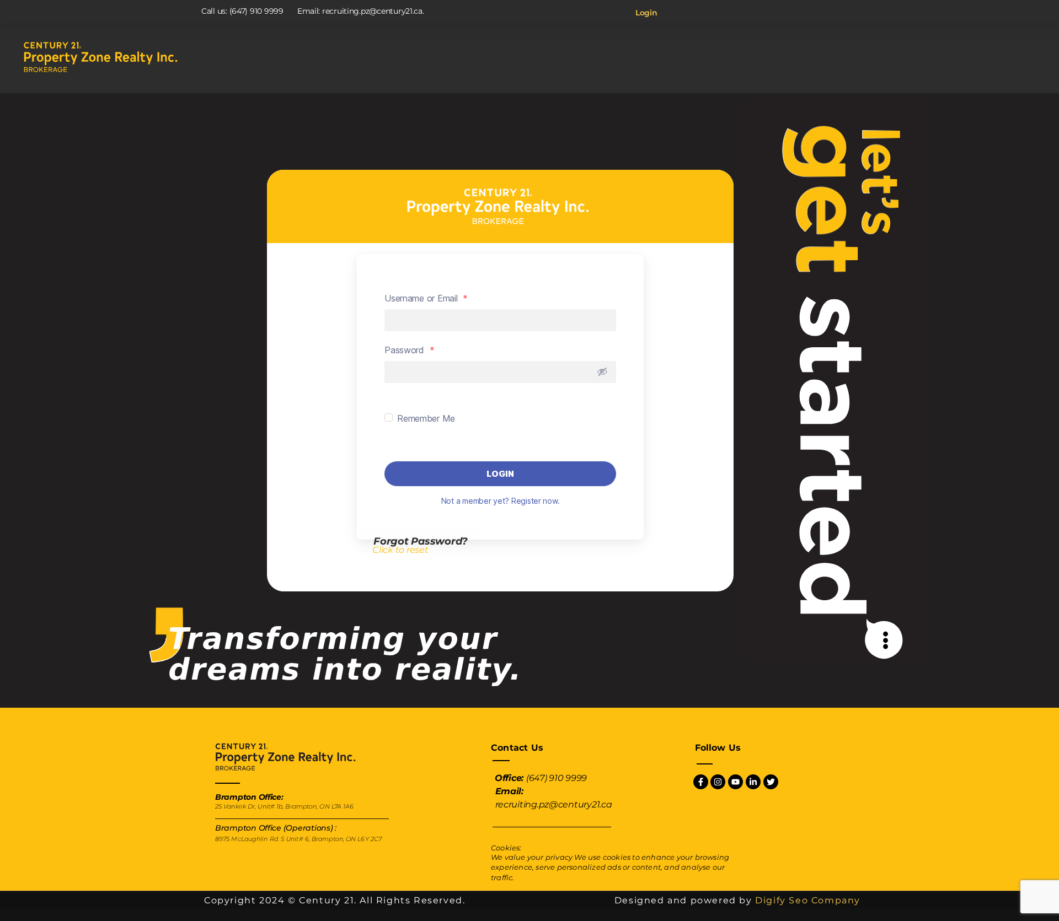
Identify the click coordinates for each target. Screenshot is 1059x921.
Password (409, 350)
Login (646, 13)
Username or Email (426, 298)
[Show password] (602, 371)
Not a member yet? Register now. (500, 500)
